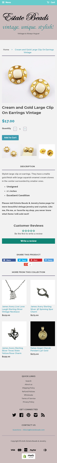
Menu (8, 2)
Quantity (6, 128)
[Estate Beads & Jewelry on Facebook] (21, 416)
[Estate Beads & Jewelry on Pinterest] (28, 416)
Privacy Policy (28, 402)
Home (6, 49)
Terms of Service (29, 398)
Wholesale (28, 395)
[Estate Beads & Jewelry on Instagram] (36, 416)
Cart (52, 2)
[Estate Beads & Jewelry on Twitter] (14, 416)
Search (28, 381)
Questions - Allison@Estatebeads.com (29, 430)
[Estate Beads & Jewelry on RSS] (43, 416)
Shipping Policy (28, 388)
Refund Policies (28, 392)
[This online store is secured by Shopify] (28, 458)
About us (28, 384)
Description (27, 166)
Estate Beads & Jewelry (36, 441)
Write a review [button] (29, 241)
